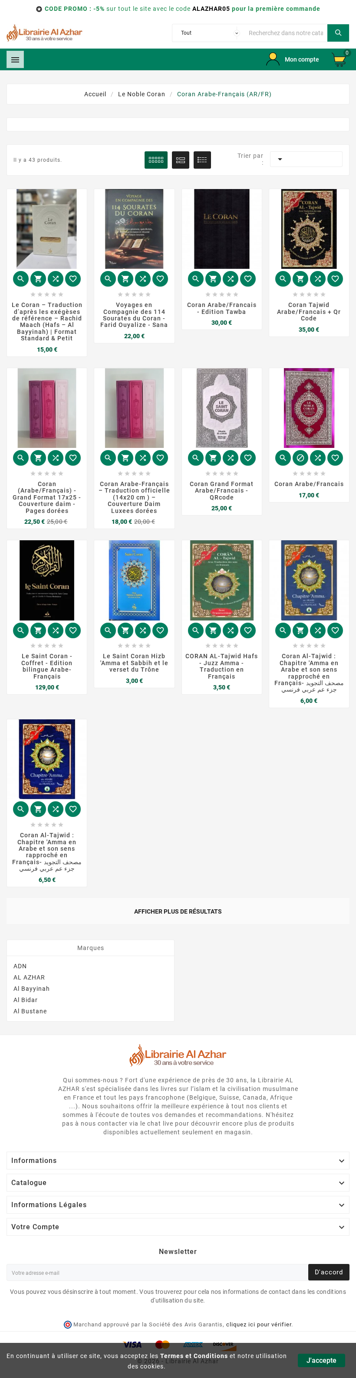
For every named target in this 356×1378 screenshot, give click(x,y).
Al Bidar (25, 999)
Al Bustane (30, 1011)
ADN (20, 966)
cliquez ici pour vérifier (258, 1324)
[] (338, 33)
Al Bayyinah (31, 988)
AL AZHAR (29, 977)
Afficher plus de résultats (178, 911)
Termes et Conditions (194, 1355)
